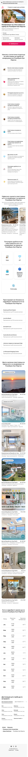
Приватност (11, 750)
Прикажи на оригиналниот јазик (10, 3)
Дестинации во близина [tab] (7, 701)
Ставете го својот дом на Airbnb (16, 7)
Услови (16, 750)
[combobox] (13, 34)
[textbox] (7, 39)
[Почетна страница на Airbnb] (3, 7)
